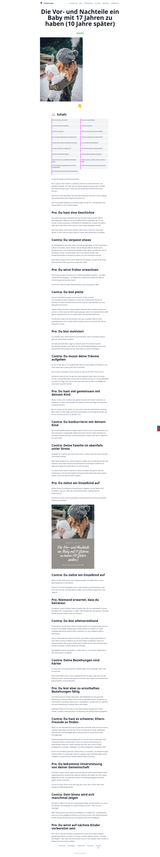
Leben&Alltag (105, 3)
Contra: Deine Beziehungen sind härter (91, 154)
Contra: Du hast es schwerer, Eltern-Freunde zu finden (93, 160)
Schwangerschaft (73, 3)
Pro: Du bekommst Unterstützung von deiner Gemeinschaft (64, 166)
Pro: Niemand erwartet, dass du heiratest (92, 148)
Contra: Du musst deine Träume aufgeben (92, 131)
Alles (98, 847)
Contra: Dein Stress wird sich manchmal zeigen (93, 165)
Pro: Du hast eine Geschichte (60, 120)
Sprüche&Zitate (71, 845)
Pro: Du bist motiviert (58, 131)
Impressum (98, 845)
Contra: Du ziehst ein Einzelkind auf (62, 148)
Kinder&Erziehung (88, 3)
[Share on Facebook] (158, 427)
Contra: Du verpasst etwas (88, 120)
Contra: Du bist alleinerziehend (61, 154)
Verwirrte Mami (49, 3)
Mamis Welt (97, 3)
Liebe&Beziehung (115, 3)
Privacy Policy (90, 845)
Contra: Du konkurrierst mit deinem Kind (91, 137)
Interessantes (62, 845)
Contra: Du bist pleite (86, 125)
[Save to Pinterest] (158, 429)
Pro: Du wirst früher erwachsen (61, 125)
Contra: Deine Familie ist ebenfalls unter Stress (65, 142)
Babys (80, 3)
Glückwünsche (81, 845)
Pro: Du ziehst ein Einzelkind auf (89, 142)
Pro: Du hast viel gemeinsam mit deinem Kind (64, 137)
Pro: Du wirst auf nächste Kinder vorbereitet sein (65, 171)
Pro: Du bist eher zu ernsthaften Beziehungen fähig (64, 160)
